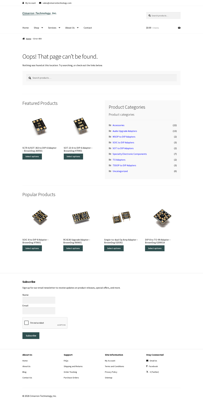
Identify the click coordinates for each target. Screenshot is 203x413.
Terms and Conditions (114, 366)
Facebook (153, 366)
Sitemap (108, 377)
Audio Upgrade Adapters (125, 130)
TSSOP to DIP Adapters (124, 165)
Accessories (118, 125)
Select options (32, 156)
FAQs (66, 360)
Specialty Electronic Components (130, 153)
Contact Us (27, 377)
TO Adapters (119, 159)
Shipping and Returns (73, 366)
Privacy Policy (111, 372)
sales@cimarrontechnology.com (57, 3)
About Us (70, 27)
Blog (24, 372)
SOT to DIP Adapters (123, 148)
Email (25, 305)
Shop (36, 27)
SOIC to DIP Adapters (123, 142)
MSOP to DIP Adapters (124, 136)
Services (52, 27)
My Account (30, 3)
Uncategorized (120, 171)
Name (25, 294)
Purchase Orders (71, 377)
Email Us (153, 360)
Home (25, 27)
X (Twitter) (154, 372)
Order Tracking (70, 372)
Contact (88, 27)
